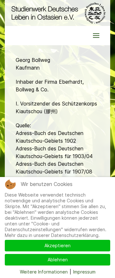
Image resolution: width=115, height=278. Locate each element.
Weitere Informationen (44, 271)
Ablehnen (58, 259)
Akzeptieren (57, 245)
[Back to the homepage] (57, 13)
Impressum (84, 271)
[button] (96, 35)
